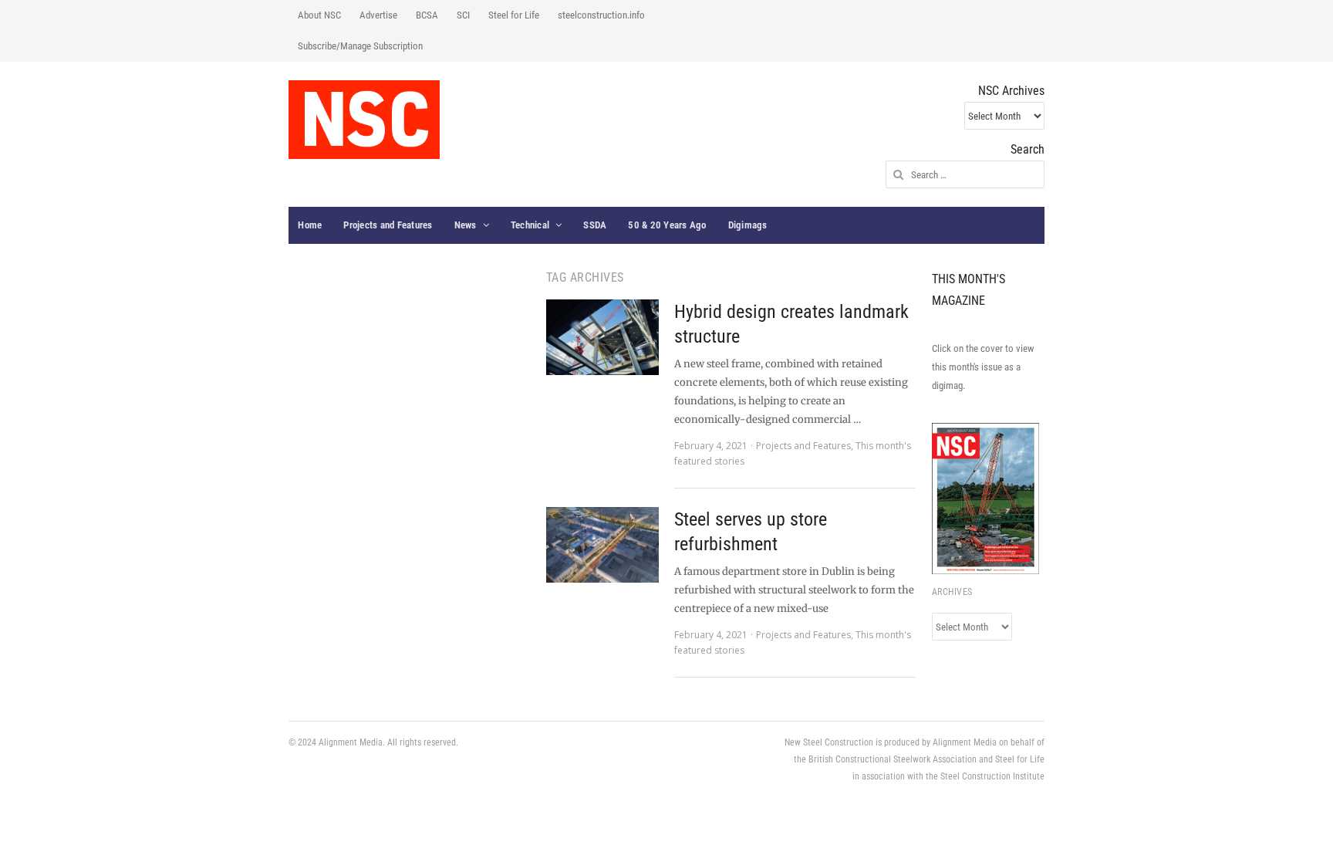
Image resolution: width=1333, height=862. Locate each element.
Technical (530, 225)
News (465, 225)
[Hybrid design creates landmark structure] (602, 337)
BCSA (427, 15)
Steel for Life (513, 15)
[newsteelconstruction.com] (364, 119)
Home (310, 225)
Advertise (378, 15)
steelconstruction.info (601, 15)
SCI (463, 15)
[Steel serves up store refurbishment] (602, 545)
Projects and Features (387, 225)
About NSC (319, 15)
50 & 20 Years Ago (667, 225)
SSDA (594, 225)
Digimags (748, 225)
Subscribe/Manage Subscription (360, 46)
